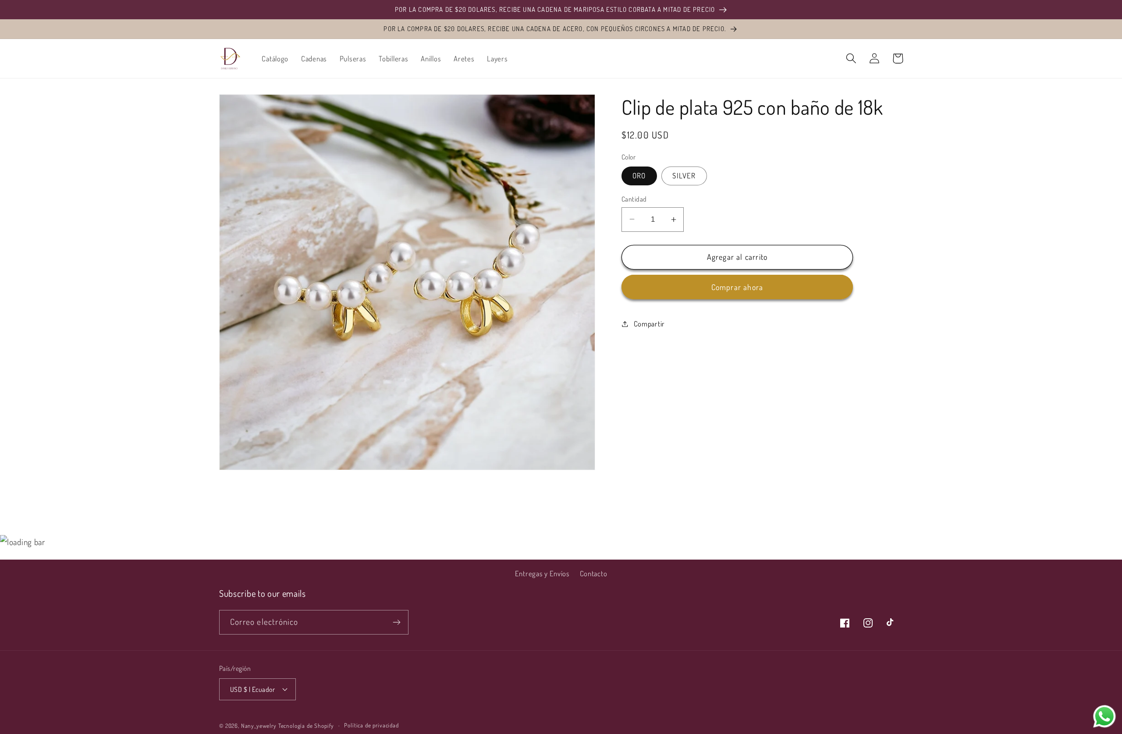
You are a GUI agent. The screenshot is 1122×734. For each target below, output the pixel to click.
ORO (639, 175)
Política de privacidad (371, 725)
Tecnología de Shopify (306, 725)
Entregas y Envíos (542, 573)
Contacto (593, 573)
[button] (851, 58)
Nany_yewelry (259, 725)
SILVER (684, 175)
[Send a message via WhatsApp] (1104, 716)
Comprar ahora (737, 287)
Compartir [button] (649, 323)
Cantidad (634, 199)
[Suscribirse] (396, 622)
